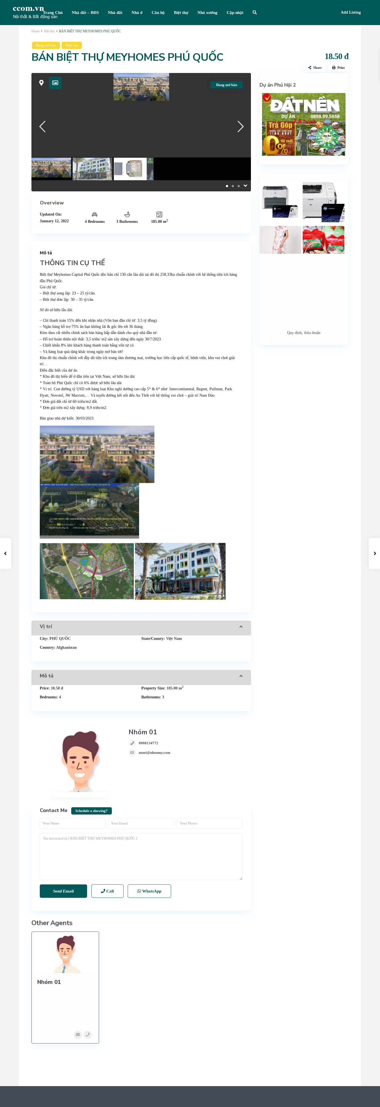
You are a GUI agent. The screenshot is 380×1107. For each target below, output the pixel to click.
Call (109, 891)
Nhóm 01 (143, 732)
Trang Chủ (53, 12)
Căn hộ (158, 12)
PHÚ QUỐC (60, 639)
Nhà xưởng (208, 12)
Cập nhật (235, 12)
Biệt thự (181, 12)
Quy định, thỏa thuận (303, 333)
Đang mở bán (46, 45)
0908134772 (148, 743)
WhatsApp (151, 891)
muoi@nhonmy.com (154, 752)
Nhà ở (137, 12)
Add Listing (351, 12)
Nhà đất (115, 12)
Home (35, 31)
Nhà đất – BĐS (85, 12)
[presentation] (42, 126)
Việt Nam (174, 639)
